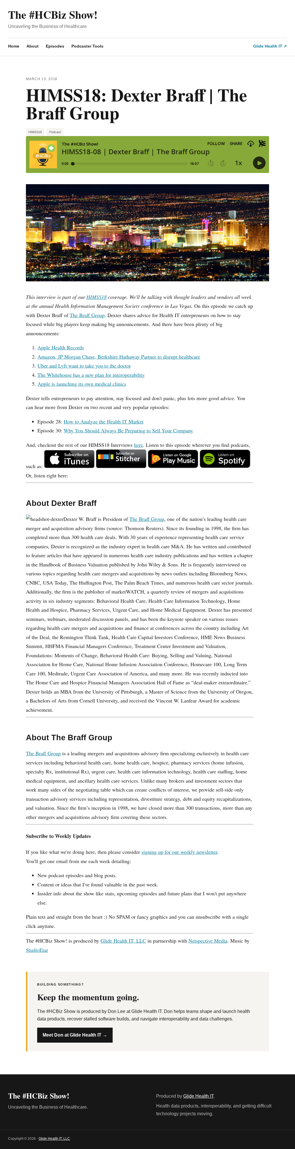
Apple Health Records (60, 347)
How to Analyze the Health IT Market (103, 421)
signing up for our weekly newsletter (179, 851)
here (138, 444)
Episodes (55, 46)
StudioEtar (37, 949)
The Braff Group (87, 315)
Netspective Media (207, 940)
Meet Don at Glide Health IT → (75, 1035)
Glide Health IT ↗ (270, 46)
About (33, 46)
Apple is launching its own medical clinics (81, 383)
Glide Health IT (198, 1096)
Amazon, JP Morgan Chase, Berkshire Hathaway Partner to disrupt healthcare (118, 356)
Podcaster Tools (87, 46)
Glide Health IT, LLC (123, 940)
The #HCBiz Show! (53, 14)
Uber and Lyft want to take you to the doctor (84, 365)
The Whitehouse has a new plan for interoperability (91, 374)
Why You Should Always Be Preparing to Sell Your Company (128, 430)
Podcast (55, 132)
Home (13, 46)
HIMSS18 (35, 132)
